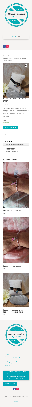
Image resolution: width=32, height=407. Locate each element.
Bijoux (11, 58)
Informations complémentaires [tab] (14, 144)
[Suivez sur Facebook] (4, 46)
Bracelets (16, 58)
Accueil (5, 56)
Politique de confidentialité (15, 398)
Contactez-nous (10, 383)
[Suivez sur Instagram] (7, 46)
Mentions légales (7, 398)
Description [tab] (8, 141)
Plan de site (23, 398)
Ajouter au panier (10, 127)
